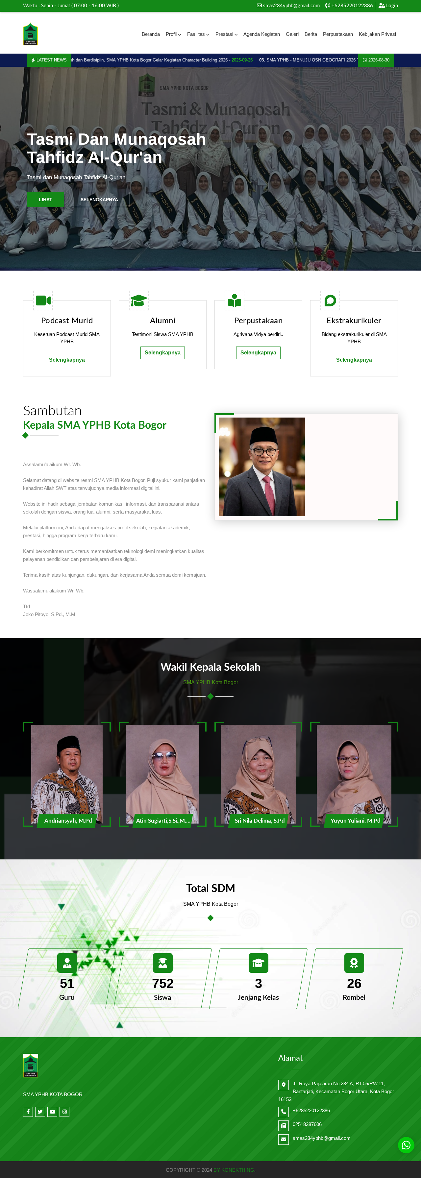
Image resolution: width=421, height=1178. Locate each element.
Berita (311, 34)
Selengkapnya (99, 199)
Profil (171, 34)
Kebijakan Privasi (377, 34)
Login (391, 5)
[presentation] (21, 169)
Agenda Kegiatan (261, 34)
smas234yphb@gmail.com (291, 5)
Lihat (45, 199)
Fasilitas (196, 34)
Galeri (292, 34)
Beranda (151, 34)
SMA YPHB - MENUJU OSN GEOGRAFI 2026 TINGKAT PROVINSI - (315, 60)
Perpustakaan (338, 34)
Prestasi (224, 34)
